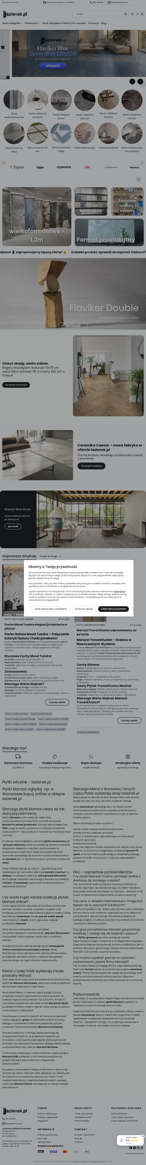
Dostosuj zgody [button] (84, 609)
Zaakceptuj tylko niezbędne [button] (51, 609)
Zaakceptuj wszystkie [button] (113, 609)
